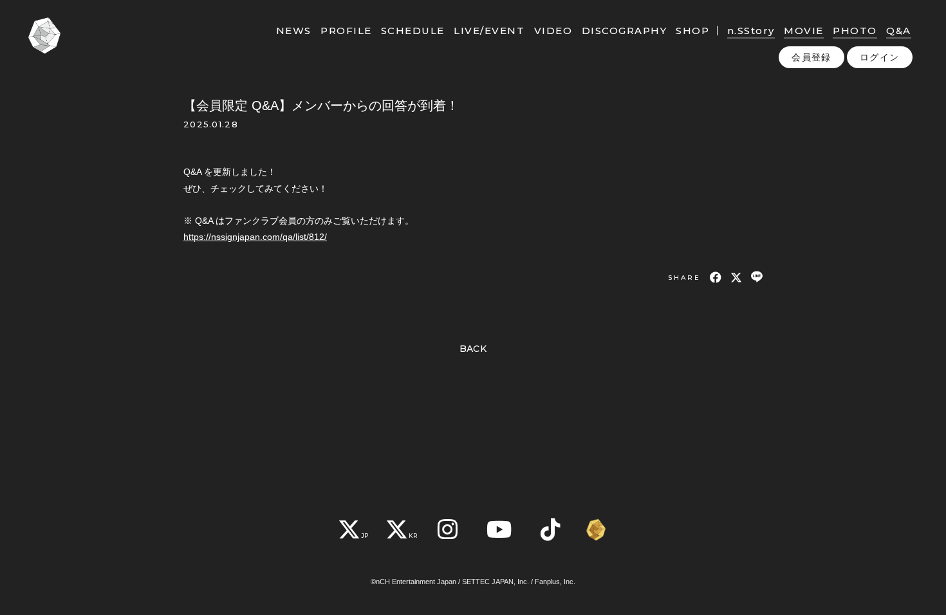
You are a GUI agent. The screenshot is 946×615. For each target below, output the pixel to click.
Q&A (898, 30)
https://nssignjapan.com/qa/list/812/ (255, 237)
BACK (473, 348)
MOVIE (804, 30)
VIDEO (553, 30)
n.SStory (751, 30)
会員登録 (811, 57)
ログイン (880, 57)
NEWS (293, 30)
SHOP (692, 30)
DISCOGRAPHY (624, 30)
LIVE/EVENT (489, 30)
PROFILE (346, 30)
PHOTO (855, 30)
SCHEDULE (413, 30)
